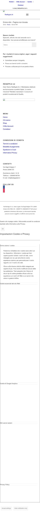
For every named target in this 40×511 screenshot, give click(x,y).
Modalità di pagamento (11, 146)
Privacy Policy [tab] (4, 484)
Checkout (20, 5)
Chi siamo (6, 120)
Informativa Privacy (10, 152)
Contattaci (6, 129)
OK (3, 229)
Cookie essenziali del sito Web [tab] (10, 283)
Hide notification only (20, 508)
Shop (5, 123)
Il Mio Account (20, 2)
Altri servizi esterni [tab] (6, 423)
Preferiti (11, 2)
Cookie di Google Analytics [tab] (9, 383)
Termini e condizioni (10, 143)
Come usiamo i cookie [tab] (7, 245)
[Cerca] (22, 14)
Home (8, 24)
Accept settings (6, 508)
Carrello (29, 2)
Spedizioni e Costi (9, 149)
